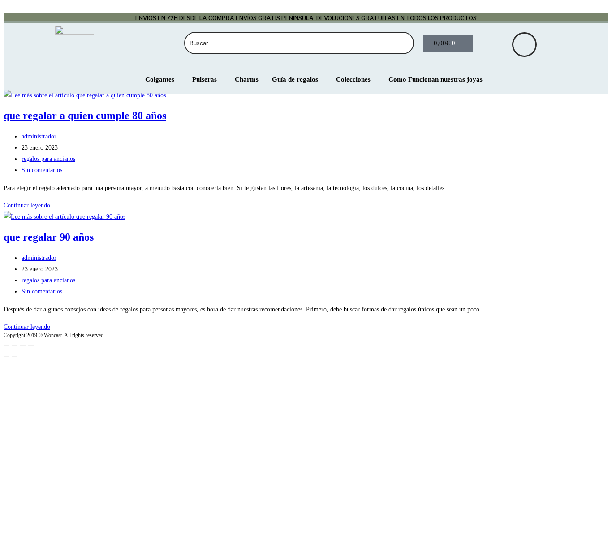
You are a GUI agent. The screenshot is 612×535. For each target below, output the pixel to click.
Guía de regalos (295, 79)
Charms (247, 79)
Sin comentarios (42, 170)
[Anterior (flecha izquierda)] (7, 357)
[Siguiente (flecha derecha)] (15, 357)
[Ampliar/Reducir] (7, 345)
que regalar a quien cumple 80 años (85, 115)
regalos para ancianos (48, 158)
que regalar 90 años (49, 237)
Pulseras (204, 79)
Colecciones (353, 79)
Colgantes (159, 79)
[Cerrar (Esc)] (31, 345)
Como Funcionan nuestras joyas (435, 79)
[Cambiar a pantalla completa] (15, 345)
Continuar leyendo (27, 205)
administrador (39, 136)
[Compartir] (23, 345)
